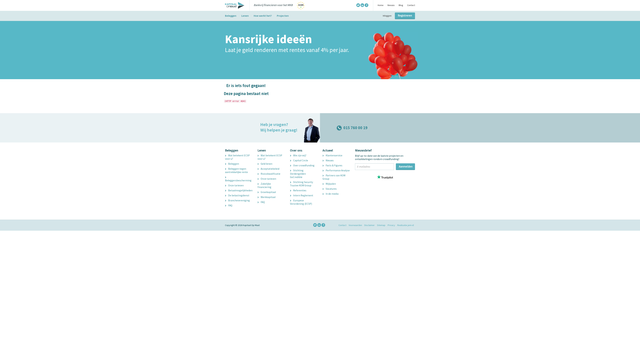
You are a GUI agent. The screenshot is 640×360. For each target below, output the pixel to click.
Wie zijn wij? (299, 155)
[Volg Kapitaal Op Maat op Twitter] (358, 5)
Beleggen (230, 15)
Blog (401, 5)
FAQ (230, 205)
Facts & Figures (333, 165)
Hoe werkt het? (263, 15)
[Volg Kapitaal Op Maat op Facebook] (366, 5)
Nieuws (391, 5)
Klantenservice (333, 155)
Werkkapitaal (268, 197)
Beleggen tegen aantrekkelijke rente (236, 170)
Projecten (283, 15)
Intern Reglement (303, 195)
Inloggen (387, 15)
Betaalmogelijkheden (240, 190)
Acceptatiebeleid (269, 168)
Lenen (245, 15)
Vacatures (331, 188)
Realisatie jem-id (405, 225)
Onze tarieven (236, 185)
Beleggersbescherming (238, 180)
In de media (331, 193)
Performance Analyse (337, 170)
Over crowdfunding (303, 165)
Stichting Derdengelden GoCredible (298, 174)
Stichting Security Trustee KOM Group (301, 183)
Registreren (405, 15)
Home (381, 5)
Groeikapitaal (268, 192)
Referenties (299, 190)
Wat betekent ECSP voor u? (237, 157)
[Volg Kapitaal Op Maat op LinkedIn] (362, 5)
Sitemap (381, 225)
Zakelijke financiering (264, 185)
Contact (411, 5)
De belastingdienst (238, 195)
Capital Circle (300, 160)
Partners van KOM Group (333, 177)
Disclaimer (369, 225)
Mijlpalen (330, 183)
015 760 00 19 (355, 127)
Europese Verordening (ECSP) (301, 202)
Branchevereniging (239, 200)
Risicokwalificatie (270, 173)
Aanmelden (405, 166)
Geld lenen (266, 163)
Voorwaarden (355, 225)
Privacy (391, 225)
